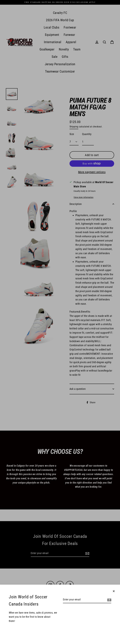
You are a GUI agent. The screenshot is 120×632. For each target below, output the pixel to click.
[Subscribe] (109, 599)
